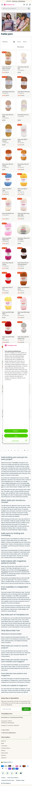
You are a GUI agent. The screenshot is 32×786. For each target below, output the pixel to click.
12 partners (25, 366)
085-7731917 (5, 730)
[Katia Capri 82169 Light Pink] (24, 303)
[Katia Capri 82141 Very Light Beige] (24, 204)
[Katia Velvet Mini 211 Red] (8, 278)
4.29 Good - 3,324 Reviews (18, 1)
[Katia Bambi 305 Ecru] (24, 106)
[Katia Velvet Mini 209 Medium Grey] (24, 328)
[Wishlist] (24, 4)
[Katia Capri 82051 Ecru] (8, 204)
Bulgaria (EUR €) (7, 762)
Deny (16, 436)
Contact (3, 777)
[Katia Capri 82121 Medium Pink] (8, 229)
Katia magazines (22, 570)
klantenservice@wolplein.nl (9, 732)
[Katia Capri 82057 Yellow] (24, 180)
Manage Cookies (20, 780)
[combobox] (16, 8)
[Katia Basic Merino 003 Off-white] (24, 229)
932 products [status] (20, 47)
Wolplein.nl (8, 783)
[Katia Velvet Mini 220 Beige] (8, 106)
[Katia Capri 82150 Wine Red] (8, 328)
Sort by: (22, 41)
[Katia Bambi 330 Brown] (24, 83)
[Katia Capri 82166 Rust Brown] (24, 278)
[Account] (27, 5)
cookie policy (17, 371)
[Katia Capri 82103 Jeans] (8, 180)
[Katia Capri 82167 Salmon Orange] (8, 58)
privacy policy (8, 371)
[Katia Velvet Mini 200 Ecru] (24, 58)
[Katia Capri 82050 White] (24, 130)
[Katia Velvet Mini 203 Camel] (24, 155)
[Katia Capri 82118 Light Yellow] (8, 303)
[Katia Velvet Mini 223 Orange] (8, 155)
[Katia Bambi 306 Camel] (8, 83)
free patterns (4, 571)
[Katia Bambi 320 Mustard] (8, 130)
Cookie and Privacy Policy (7, 780)
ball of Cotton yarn (11, 483)
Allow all (15, 431)
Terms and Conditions (12, 777)
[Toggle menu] (2, 5)
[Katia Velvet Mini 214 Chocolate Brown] (24, 254)
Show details (15, 441)
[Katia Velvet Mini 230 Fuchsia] (8, 254)
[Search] (29, 8)
